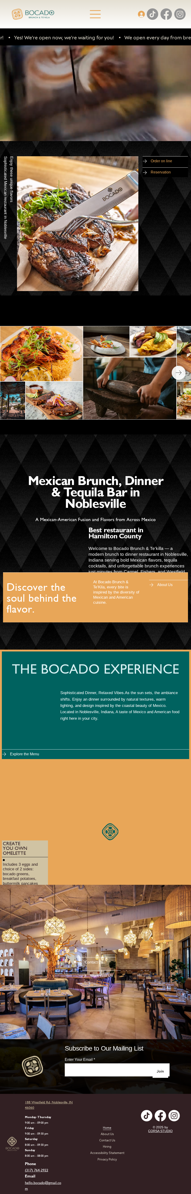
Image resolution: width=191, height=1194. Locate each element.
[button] (183, 135)
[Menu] (95, 14)
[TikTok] (152, 14)
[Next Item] (179, 373)
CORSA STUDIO (160, 1131)
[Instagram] (180, 14)
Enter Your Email (79, 1060)
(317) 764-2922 (36, 1170)
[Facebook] (166, 14)
